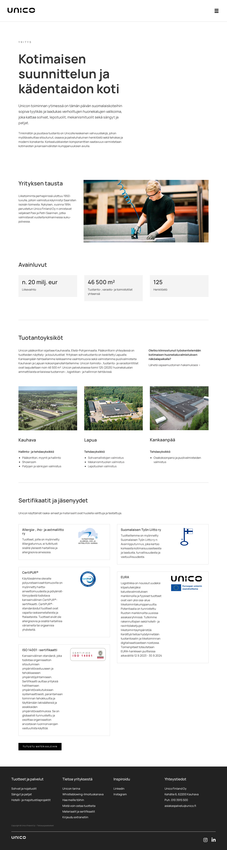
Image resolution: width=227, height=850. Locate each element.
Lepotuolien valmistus (102, 466)
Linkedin (119, 789)
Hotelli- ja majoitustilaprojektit (31, 800)
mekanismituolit (80, 117)
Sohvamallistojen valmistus (106, 458)
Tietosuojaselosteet (45, 825)
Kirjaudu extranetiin (75, 817)
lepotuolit (58, 117)
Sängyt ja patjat (21, 794)
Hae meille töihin (73, 800)
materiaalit (69, 513)
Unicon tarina (71, 789)
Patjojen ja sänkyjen (35, 466)
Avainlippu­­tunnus (132, 544)
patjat (23, 122)
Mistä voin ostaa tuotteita (78, 806)
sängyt (109, 117)
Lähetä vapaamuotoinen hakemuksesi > (174, 365)
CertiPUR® (49, 600)
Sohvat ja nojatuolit (24, 789)
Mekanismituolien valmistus (106, 462)
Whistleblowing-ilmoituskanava (83, 794)
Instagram (120, 794)
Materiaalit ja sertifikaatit (78, 811)
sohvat (42, 117)
